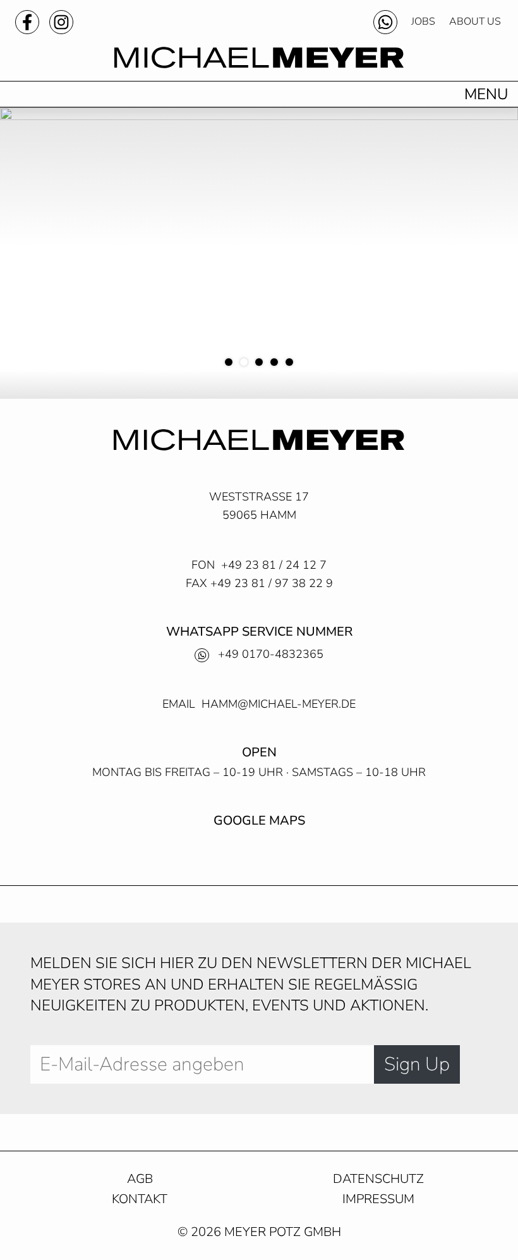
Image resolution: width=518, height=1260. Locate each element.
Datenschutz (378, 1179)
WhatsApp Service (385, 22)
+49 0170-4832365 (270, 654)
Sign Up (417, 1064)
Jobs (423, 21)
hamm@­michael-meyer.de (279, 704)
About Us (475, 21)
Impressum (378, 1200)
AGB (140, 1179)
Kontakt (139, 1200)
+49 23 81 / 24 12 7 (274, 564)
